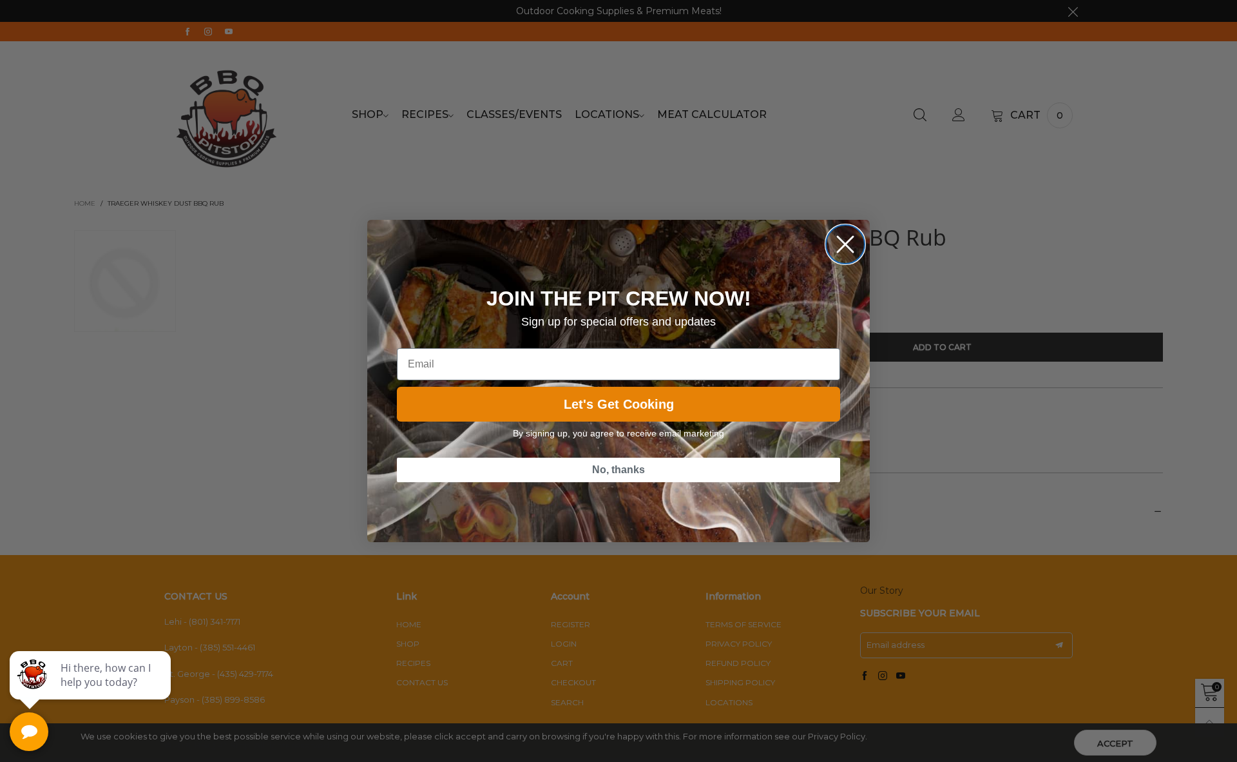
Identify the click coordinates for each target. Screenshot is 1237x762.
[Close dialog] (845, 244)
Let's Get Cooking (619, 404)
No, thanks (618, 469)
